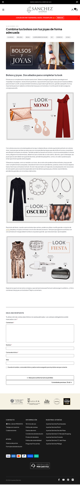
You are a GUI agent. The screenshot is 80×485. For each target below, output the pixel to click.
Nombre (9, 345)
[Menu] (3, 10)
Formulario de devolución (14, 446)
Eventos (59, 37)
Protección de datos (32, 437)
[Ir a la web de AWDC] (46, 401)
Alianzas (11, 37)
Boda (28, 37)
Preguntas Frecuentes (33, 444)
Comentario (10, 322)
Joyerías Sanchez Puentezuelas (56, 424)
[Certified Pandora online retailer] (56, 401)
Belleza (19, 37)
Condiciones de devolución (34, 434)
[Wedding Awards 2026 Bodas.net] (66, 401)
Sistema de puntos (12, 443)
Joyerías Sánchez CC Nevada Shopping (58, 434)
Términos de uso (31, 424)
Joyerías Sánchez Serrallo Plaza (56, 430)
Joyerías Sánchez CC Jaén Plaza (56, 440)
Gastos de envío (31, 430)
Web (7, 360)
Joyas (68, 37)
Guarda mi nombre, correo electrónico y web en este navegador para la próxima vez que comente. (38, 367)
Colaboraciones (11, 430)
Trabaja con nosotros (12, 427)
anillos (8, 229)
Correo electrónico (12, 352)
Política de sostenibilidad (33, 440)
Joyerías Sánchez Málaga (54, 444)
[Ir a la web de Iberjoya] (33, 401)
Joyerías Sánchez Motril (53, 427)
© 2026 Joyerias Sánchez (13, 480)
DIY (52, 37)
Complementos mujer (40, 37)
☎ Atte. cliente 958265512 (14, 424)
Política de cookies (32, 427)
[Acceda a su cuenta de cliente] (72, 10)
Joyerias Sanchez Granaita (54, 437)
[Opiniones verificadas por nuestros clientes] (17, 401)
